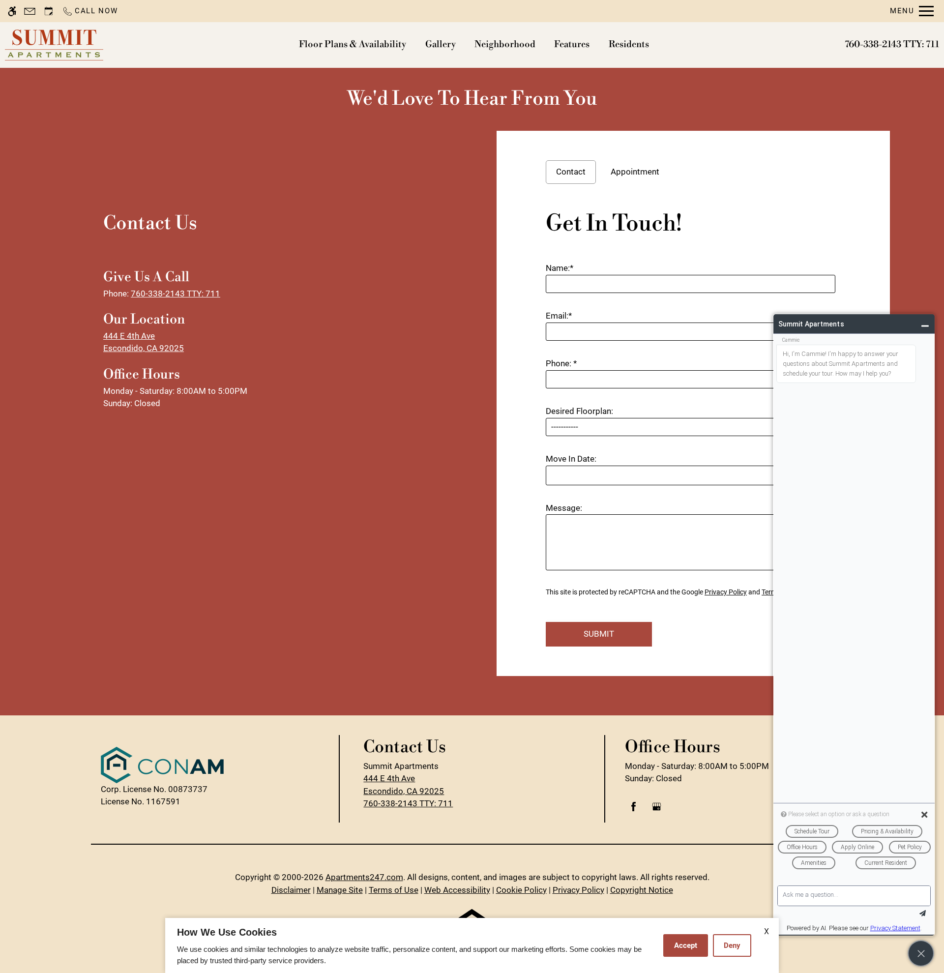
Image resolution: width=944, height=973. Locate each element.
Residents (629, 44)
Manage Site (340, 890)
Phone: (561, 363)
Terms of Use (393, 890)
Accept (685, 945)
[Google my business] (656, 810)
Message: (564, 508)
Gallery (440, 44)
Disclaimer (291, 890)
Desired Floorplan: (579, 411)
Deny (732, 945)
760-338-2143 (892, 44)
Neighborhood (504, 44)
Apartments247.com (364, 877)
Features (572, 44)
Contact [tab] (571, 172)
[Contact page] (30, 11)
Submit (599, 634)
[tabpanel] (693, 425)
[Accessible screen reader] (12, 11)
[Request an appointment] (49, 11)
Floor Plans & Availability (352, 44)
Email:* (559, 316)
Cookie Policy (521, 890)
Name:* (559, 268)
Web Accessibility (457, 890)
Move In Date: (571, 459)
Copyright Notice (641, 890)
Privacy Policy (726, 592)
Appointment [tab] (635, 172)
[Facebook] (633, 810)
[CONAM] (162, 765)
